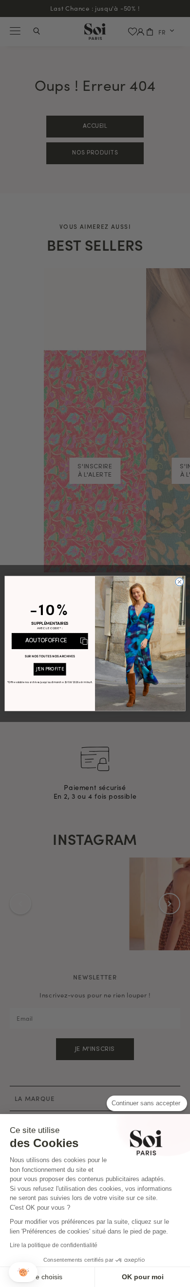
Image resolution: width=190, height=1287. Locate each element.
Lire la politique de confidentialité (53, 1245)
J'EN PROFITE (50, 669)
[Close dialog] (179, 582)
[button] (23, 1272)
